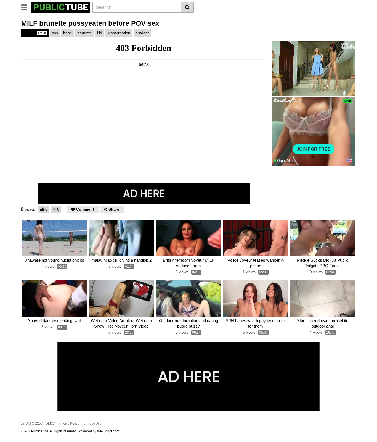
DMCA (50, 423)
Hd (99, 33)
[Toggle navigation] (26, 6)
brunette (84, 33)
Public (34, 33)
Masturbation (118, 33)
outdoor (142, 33)
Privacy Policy (68, 423)
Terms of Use (92, 423)
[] (187, 7)
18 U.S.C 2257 (32, 423)
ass (55, 33)
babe (67, 33)
